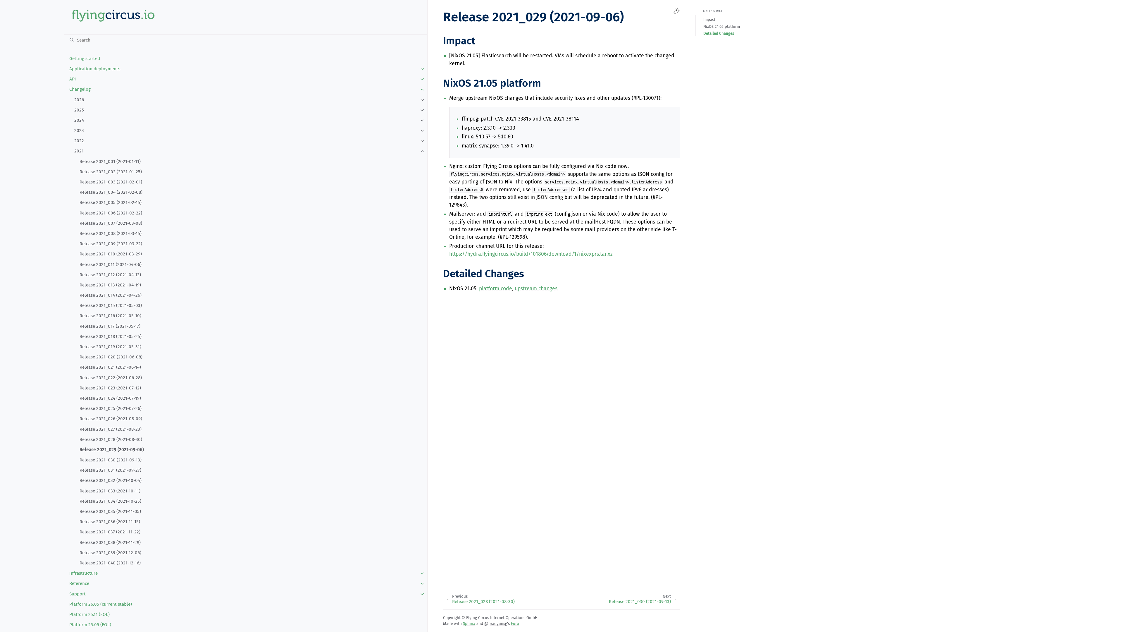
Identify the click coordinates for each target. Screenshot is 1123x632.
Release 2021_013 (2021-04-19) (110, 285)
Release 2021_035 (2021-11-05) (110, 511)
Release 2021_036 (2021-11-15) (110, 521)
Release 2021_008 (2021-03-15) (111, 233)
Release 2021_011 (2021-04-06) (111, 264)
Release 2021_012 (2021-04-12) (110, 274)
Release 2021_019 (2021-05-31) (110, 346)
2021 (79, 151)
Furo (515, 623)
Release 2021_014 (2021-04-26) (111, 295)
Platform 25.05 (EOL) (90, 624)
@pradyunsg (495, 623)
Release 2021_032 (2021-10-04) (111, 480)
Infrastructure (83, 573)
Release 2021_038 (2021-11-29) (110, 542)
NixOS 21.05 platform (721, 26)
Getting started (84, 58)
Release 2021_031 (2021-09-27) (110, 470)
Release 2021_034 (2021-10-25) (110, 501)
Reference (79, 583)
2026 (79, 99)
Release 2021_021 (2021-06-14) (110, 367)
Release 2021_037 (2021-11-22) (110, 532)
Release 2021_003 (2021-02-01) (111, 182)
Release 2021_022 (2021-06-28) (111, 377)
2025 (79, 110)
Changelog (80, 89)
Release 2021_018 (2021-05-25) (111, 336)
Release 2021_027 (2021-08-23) (111, 429)
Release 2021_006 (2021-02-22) (111, 213)
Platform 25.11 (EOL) (89, 614)
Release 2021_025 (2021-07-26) (111, 408)
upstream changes (536, 289)
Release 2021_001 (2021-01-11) (110, 161)
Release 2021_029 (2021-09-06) (112, 449)
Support (77, 594)
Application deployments (94, 68)
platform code (495, 289)
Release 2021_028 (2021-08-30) (111, 439)
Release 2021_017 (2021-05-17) (110, 326)
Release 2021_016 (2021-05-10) (110, 315)
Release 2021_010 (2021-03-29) (111, 254)
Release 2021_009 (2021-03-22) (111, 243)
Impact (709, 19)
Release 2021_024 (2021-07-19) (110, 398)
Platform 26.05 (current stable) (100, 604)
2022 (79, 140)
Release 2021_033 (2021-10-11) (110, 491)
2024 (79, 120)
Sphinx (469, 623)
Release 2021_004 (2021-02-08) (111, 192)
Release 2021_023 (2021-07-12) (110, 388)
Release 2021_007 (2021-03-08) (111, 223)
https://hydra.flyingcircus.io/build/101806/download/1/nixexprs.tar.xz (531, 254)
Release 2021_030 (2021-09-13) (111, 460)
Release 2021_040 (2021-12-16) (110, 563)
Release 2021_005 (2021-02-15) (111, 202)
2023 (79, 130)
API (72, 79)
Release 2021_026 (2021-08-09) (111, 418)
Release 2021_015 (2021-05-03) (111, 305)
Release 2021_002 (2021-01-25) (111, 171)
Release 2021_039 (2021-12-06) (110, 552)
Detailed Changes (718, 33)
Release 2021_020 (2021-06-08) (111, 357)
